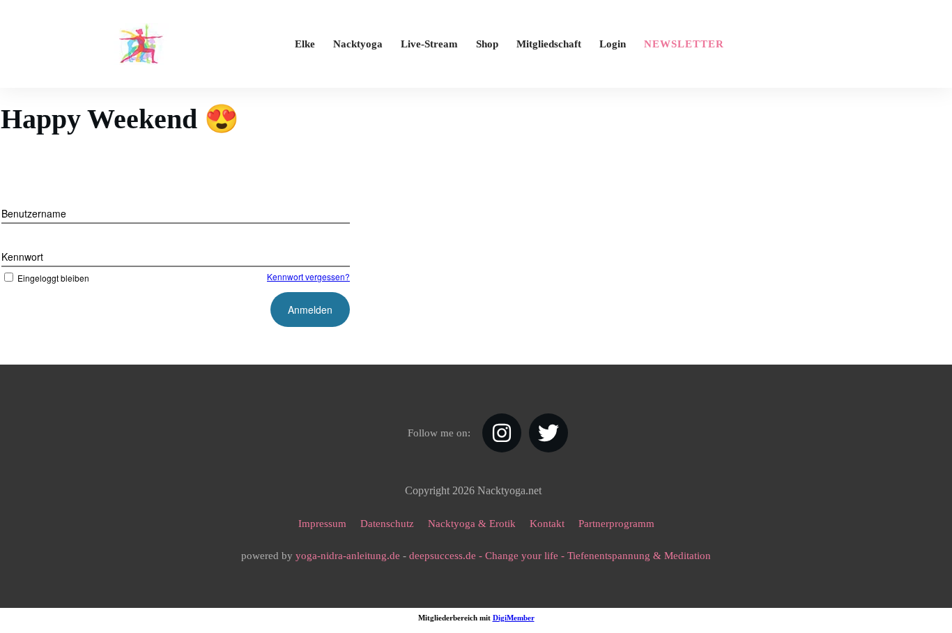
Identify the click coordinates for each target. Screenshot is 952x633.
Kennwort (22, 257)
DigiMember (514, 617)
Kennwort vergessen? (308, 276)
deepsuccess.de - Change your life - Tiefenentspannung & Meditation (560, 555)
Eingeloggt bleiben (53, 278)
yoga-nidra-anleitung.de (347, 555)
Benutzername (33, 213)
